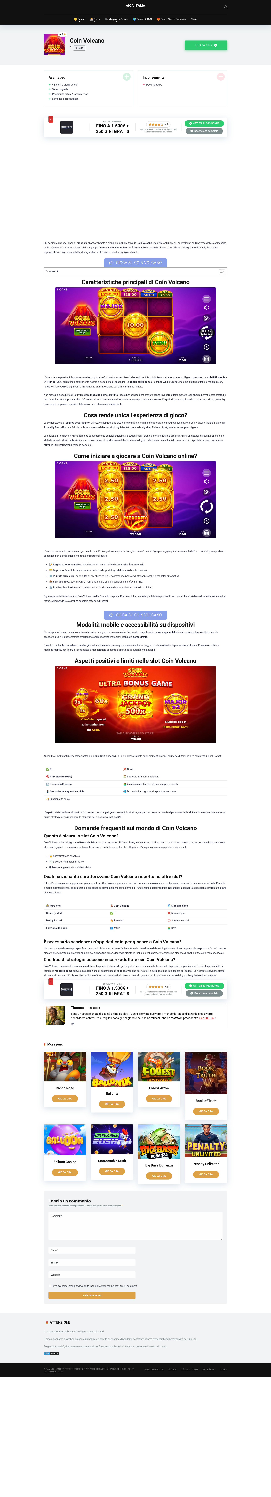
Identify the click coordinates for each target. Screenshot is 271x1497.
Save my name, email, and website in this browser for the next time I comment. (95, 1286)
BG (129, 1369)
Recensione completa (206, 130)
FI (52, 1371)
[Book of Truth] (206, 1093)
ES (133, 1369)
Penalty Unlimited (206, 1164)
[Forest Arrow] (159, 1080)
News (194, 19)
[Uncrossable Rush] (112, 1153)
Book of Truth (206, 1101)
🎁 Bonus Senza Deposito (171, 19)
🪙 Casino (79, 19)
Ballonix (112, 1094)
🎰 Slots (95, 19)
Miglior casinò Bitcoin (154, 1369)
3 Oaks (79, 47)
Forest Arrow (159, 1088)
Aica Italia (135, 5)
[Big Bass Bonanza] (159, 1157)
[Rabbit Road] (65, 1080)
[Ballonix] (112, 1086)
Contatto (223, 1369)
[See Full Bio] (215, 1018)
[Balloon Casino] (65, 1154)
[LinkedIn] (73, 1024)
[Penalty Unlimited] (206, 1156)
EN (49, 1371)
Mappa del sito (208, 1369)
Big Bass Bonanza (159, 1165)
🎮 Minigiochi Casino (116, 19)
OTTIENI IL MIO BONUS (206, 123)
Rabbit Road (65, 1088)
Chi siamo (172, 1369)
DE (45, 1371)
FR (125, 1369)
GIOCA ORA (204, 45)
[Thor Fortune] (66, 132)
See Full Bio (206, 1018)
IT (58, 1371)
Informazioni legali (190, 1369)
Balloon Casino (64, 1162)
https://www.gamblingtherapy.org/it (164, 1339)
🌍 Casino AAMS (142, 19)
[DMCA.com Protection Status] (51, 1354)
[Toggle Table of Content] (220, 271)
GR (62, 1371)
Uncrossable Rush (112, 1161)
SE (55, 1371)
